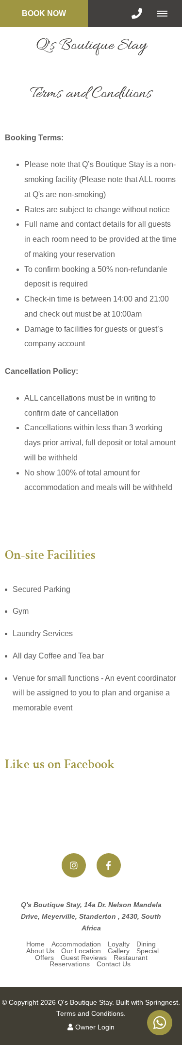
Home (35, 944)
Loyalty (119, 944)
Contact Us (114, 964)
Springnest (161, 1002)
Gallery (119, 951)
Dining (146, 944)
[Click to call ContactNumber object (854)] (136, 13)
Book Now (44, 13)
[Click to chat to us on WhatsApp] (159, 1022)
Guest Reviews (84, 957)
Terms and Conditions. (91, 1013)
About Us (40, 951)
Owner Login (94, 1027)
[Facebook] (109, 865)
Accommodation (76, 944)
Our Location (81, 951)
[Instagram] (74, 865)
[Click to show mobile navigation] (165, 13)
